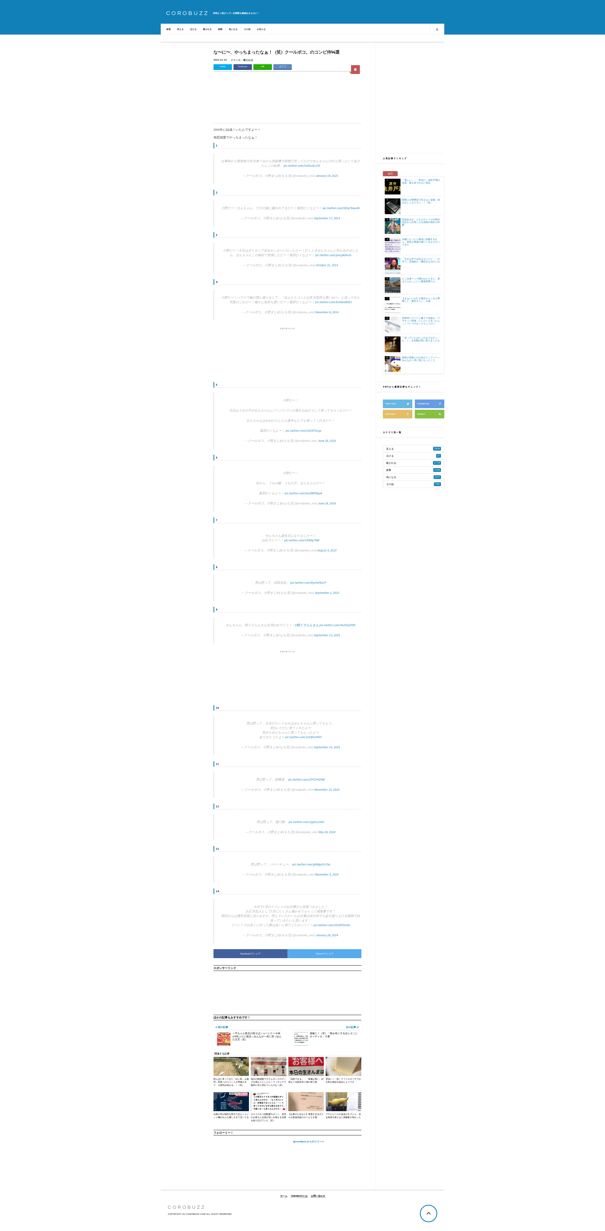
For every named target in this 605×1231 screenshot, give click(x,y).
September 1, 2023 (327, 593)
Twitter (223, 66)
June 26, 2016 (327, 441)
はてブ (282, 66)
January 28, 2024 (327, 935)
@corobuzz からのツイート (308, 1141)
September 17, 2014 (327, 218)
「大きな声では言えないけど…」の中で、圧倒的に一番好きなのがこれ (421, 260)
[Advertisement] (287, 99)
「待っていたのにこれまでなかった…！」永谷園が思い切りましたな (421, 339)
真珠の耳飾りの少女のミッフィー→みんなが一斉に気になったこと (421, 359)
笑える (180, 29)
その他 (247, 29)
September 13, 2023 (327, 635)
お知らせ (261, 29)
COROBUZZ (187, 13)
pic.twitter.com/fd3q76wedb (341, 208)
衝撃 (220, 29)
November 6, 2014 (327, 312)
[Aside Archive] (355, 69)
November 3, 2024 (327, 874)
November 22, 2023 (326, 789)
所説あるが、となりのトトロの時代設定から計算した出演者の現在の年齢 (421, 222)
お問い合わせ (318, 1195)
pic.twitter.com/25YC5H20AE (306, 779)
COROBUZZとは (299, 1195)
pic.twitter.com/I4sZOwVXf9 (337, 625)
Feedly (421, 414)
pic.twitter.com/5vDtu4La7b (302, 165)
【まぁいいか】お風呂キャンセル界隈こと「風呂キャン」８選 (421, 300)
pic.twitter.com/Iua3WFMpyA (303, 493)
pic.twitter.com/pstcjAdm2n (333, 255)
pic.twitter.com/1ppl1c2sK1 (306, 822)
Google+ (390, 414)
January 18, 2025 (327, 176)
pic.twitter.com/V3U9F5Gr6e (332, 925)
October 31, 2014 (327, 265)
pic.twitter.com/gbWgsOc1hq (311, 864)
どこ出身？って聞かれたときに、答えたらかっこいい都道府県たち (421, 280)
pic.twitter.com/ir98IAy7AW (301, 540)
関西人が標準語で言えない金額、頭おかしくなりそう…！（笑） (421, 201)
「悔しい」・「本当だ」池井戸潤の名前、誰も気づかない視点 (421, 181)
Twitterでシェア (324, 953)
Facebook (242, 66)
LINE (263, 66)
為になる (233, 29)
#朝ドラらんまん (307, 625)
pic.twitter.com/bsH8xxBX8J (333, 302)
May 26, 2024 (327, 832)
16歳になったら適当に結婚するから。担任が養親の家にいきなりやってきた (421, 242)
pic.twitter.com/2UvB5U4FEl (303, 737)
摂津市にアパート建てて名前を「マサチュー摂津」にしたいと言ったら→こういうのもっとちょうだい (421, 321)
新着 (168, 29)
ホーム (284, 1195)
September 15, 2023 (327, 747)
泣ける (193, 29)
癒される (207, 29)
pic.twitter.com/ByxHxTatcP (308, 583)
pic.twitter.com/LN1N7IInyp (303, 430)
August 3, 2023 (327, 550)
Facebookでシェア (250, 953)
